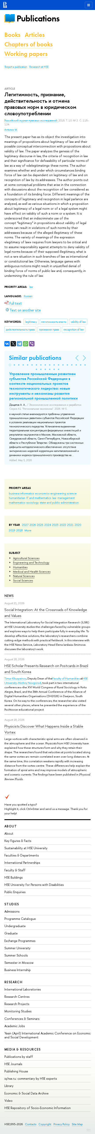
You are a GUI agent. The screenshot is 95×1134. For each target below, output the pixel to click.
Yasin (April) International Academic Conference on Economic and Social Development (47, 1035)
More (28, 530)
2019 (12, 530)
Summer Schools (16, 955)
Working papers (26, 54)
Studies (11, 904)
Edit (89, 1129)
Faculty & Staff (14, 870)
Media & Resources (22, 1049)
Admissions (11, 911)
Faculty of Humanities (66, 678)
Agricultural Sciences (26, 558)
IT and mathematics (38, 498)
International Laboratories (22, 989)
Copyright (44, 1124)
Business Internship (17, 970)
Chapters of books (28, 44)
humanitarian (17, 498)
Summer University (17, 948)
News (9, 595)
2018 (19, 530)
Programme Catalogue (20, 919)
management (66, 498)
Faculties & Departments (21, 855)
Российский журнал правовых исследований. (31, 120)
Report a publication (16, 67)
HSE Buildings (13, 877)
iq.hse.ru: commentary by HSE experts (30, 1078)
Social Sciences (23, 580)
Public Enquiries (14, 892)
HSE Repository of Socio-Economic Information (37, 1108)
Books (12, 35)
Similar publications (35, 358)
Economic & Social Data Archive (26, 1093)
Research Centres (16, 996)
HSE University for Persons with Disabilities (34, 885)
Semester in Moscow (19, 962)
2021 (70, 525)
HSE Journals (13, 1064)
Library (8, 1086)
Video (8, 1100)
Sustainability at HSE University (26, 848)
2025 (40, 525)
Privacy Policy (61, 1124)
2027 (25, 525)
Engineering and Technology (31, 562)
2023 (55, 525)
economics (42, 493)
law (54, 498)
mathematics (17, 502)
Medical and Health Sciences (31, 572)
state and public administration (59, 502)
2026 (33, 525)
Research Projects (16, 1004)
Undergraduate (15, 926)
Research (13, 982)
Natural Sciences (23, 576)
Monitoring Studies (17, 1011)
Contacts (30, 1124)
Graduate (11, 933)
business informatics (21, 493)
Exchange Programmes (19, 941)
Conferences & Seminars (21, 1019)
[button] (10, 365)
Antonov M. (11, 130)
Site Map (77, 1124)
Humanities (20, 567)
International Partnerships (22, 862)
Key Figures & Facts (17, 841)
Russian (28, 296)
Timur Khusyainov (15, 678)
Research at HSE (39, 67)
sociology (32, 502)
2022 (63, 525)
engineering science (63, 493)
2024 (47, 525)
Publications (38, 18)
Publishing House (16, 1071)
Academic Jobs (14, 1026)
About (10, 826)
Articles (35, 35)
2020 (78, 525)
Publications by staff (18, 1057)
